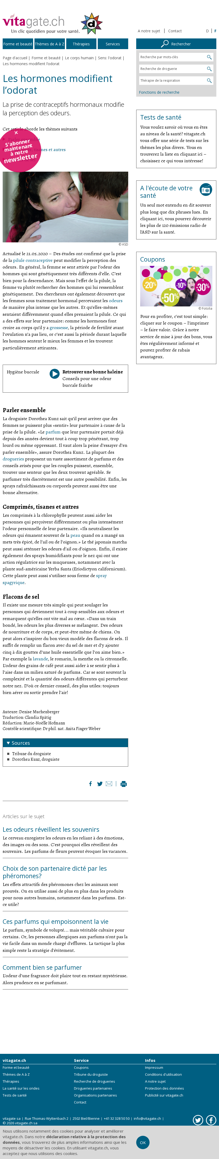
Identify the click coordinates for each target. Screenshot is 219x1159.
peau (75, 535)
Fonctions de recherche (159, 92)
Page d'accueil (15, 57)
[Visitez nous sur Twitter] (198, 1119)
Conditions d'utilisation (163, 1074)
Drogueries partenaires (93, 1088)
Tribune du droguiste (91, 1074)
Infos (150, 1060)
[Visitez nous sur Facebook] (211, 1119)
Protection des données (164, 1088)
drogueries (13, 459)
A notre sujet (149, 31)
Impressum (154, 1067)
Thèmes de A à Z (16, 1074)
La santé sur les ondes (21, 1088)
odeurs (116, 300)
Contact (175, 31)
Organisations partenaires (95, 1095)
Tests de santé (15, 1095)
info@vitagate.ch (147, 1118)
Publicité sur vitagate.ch (164, 1095)
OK (143, 1142)
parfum (53, 432)
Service (81, 1060)
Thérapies (11, 1081)
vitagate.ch (14, 1060)
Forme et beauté (16, 1067)
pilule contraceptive (33, 260)
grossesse (59, 327)
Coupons (81, 1067)
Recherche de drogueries (94, 1081)
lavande (40, 659)
